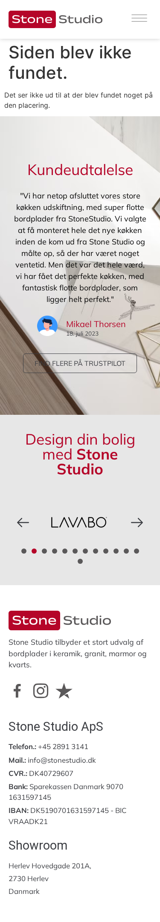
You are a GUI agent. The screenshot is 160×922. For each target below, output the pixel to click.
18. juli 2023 (82, 333)
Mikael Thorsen (96, 324)
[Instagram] (40, 690)
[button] (23, 522)
